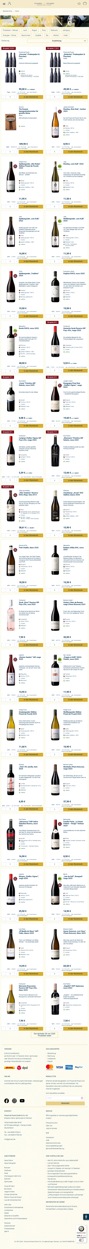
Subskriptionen (9, 1226)
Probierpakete (9, 1229)
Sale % (6, 1231)
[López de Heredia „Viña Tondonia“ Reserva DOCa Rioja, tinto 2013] (11, 509)
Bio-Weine (7, 1189)
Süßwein (7, 1179)
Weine (17, 11)
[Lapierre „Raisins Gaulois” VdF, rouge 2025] (11, 674)
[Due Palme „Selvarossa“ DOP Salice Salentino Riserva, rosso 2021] (11, 838)
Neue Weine (8, 1160)
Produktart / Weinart (10, 30)
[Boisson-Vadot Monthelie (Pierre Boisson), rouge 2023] (55, 783)
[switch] (81, 1240)
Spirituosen (8, 1182)
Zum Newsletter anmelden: (55, 1093)
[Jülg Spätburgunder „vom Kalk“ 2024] (11, 235)
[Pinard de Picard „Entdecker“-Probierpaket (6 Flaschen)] (55, 71)
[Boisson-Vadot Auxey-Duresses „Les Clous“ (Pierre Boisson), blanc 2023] (55, 948)
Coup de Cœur (9, 1186)
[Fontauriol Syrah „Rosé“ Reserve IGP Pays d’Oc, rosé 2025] (11, 619)
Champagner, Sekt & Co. (12, 1176)
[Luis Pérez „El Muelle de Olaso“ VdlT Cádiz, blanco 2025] (11, 948)
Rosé (6, 1173)
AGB (47, 1140)
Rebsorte (54, 30)
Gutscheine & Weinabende (13, 1207)
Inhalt (66, 35)
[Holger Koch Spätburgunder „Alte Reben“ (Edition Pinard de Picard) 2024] (11, 181)
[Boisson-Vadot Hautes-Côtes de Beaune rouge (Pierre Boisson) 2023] (55, 619)
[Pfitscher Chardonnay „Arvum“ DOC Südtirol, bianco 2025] (55, 509)
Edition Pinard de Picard (12, 1197)
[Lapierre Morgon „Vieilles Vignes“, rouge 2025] (11, 893)
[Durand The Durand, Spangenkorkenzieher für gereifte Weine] (11, 126)
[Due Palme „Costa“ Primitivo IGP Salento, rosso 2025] (11, 400)
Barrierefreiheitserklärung (55, 1148)
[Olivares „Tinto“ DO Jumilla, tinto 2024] (11, 783)
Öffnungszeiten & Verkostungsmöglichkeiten (62, 1115)
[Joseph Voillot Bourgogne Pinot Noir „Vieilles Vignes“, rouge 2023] (55, 400)
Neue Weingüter (10, 1163)
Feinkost (7, 1223)
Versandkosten (33, 92)
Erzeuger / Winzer (9, 35)
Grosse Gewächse (10, 1194)
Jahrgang (66, 30)
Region (34, 30)
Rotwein (7, 1168)
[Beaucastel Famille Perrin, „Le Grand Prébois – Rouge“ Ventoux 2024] (55, 838)
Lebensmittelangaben (22, 93)
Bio (47, 35)
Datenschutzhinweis (53, 1143)
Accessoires (8, 1210)
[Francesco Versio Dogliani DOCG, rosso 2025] (55, 290)
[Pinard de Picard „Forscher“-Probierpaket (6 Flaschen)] (11, 71)
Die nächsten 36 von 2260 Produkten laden (44, 1035)
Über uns (49, 1126)
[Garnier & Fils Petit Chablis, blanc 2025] (11, 564)
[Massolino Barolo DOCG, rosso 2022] (11, 345)
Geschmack (25, 35)
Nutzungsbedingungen (54, 1146)
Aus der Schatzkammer (12, 1200)
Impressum (50, 1137)
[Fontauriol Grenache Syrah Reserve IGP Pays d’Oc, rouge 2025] (55, 345)
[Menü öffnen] (5, 3)
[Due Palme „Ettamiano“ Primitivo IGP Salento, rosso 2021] (55, 455)
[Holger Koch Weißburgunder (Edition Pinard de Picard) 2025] (55, 729)
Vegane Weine (9, 1192)
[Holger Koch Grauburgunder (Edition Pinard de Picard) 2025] (11, 729)
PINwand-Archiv (52, 1123)
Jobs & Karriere (51, 1128)
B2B (47, 1133)
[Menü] (85, 1226)
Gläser (6, 1213)
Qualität (38, 35)
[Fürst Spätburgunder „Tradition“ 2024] (11, 290)
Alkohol (56, 35)
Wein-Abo (7, 1205)
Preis (44, 30)
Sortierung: (5, 41)
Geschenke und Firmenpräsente (15, 1218)
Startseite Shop (7, 11)
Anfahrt (48, 1118)
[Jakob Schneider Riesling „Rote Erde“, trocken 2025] (55, 126)
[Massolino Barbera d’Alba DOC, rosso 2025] (55, 564)
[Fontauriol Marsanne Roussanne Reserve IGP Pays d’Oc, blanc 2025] (11, 1003)
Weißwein (7, 1170)
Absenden (65, 1103)
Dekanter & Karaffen (11, 1216)
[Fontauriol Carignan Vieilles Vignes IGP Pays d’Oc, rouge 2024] (11, 455)
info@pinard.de (9, 1139)
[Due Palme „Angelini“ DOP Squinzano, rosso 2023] (55, 1003)
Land (25, 30)
